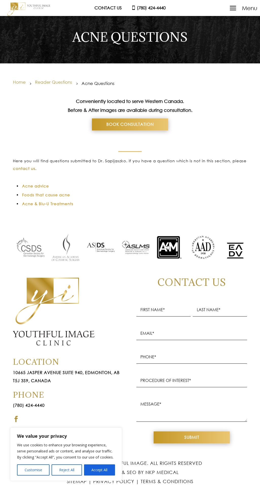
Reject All (66, 469)
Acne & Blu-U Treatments (47, 203)
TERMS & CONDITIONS (167, 481)
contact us (24, 168)
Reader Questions (53, 82)
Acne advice (35, 186)
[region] (66, 454)
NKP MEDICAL (162, 472)
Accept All (99, 469)
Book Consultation (130, 124)
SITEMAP (77, 481)
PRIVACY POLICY (113, 481)
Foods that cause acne (46, 194)
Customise (33, 469)
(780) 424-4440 (29, 405)
